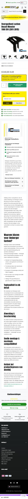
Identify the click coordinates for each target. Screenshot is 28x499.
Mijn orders (4, 463)
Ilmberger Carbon (9, 174)
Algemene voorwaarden (7, 457)
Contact (3, 448)
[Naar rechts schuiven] (26, 43)
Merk (4, 96)
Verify (7, 103)
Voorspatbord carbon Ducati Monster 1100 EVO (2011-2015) (13, 18)
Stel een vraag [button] (14, 408)
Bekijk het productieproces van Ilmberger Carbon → (13, 384)
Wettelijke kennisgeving (6, 454)
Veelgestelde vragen (6, 450)
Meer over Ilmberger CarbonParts (12, 178)
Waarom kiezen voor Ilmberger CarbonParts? (12, 186)
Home (4, 15)
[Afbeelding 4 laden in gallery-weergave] (21, 57)
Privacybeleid (4, 456)
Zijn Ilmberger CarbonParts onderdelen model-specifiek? (11, 181)
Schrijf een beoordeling (14, 404)
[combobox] (18, 11)
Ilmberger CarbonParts (7, 63)
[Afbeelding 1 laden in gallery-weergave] (4, 57)
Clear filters (19, 103)
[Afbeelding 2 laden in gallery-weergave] (9, 57)
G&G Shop (12, 491)
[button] (2, 7)
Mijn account (4, 461)
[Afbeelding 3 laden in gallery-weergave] (15, 57)
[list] (14, 416)
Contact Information (6, 459)
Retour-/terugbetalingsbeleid (8, 452)
